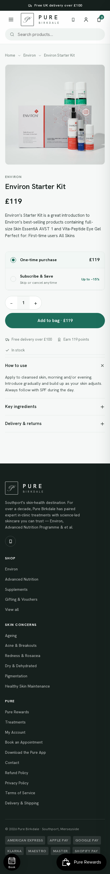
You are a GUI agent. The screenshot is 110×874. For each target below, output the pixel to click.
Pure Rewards (17, 711)
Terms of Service (20, 792)
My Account (15, 732)
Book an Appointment (24, 742)
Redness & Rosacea (22, 655)
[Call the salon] (73, 20)
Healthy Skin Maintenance (27, 686)
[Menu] (11, 19)
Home (10, 55)
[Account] (86, 19)
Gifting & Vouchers (21, 599)
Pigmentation (16, 675)
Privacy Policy (16, 782)
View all (12, 609)
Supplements (16, 589)
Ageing (11, 635)
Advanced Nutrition (21, 579)
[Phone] (10, 541)
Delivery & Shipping (22, 803)
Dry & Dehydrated (21, 665)
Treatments (15, 722)
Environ (29, 55)
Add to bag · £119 (55, 320)
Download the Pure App (25, 752)
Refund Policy (16, 772)
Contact (12, 762)
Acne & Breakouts (21, 645)
